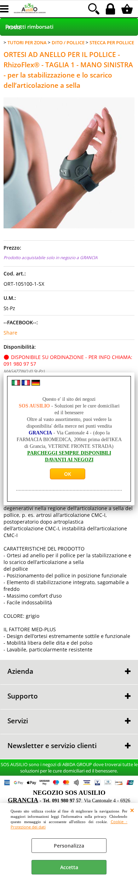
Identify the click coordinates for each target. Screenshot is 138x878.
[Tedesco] (36, 383)
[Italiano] (16, 383)
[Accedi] (111, 8)
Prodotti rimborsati (29, 26)
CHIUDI (132, 810)
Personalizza (69, 845)
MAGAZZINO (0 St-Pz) (24, 371)
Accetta (69, 867)
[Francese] (26, 383)
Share (10, 332)
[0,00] (127, 8)
